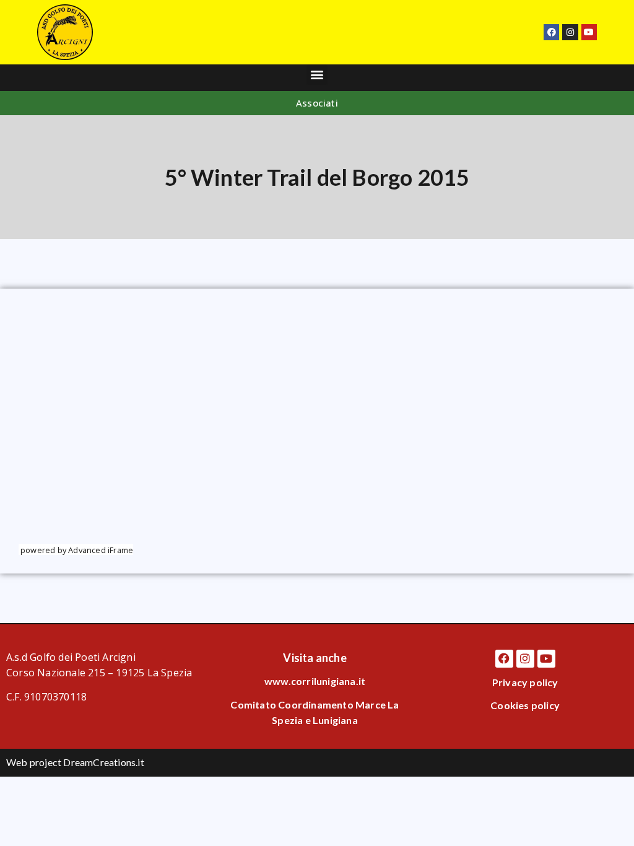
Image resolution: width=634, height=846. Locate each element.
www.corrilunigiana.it (314, 681)
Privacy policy (525, 682)
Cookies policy (525, 705)
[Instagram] (570, 32)
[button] (316, 74)
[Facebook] (551, 32)
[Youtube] (589, 32)
